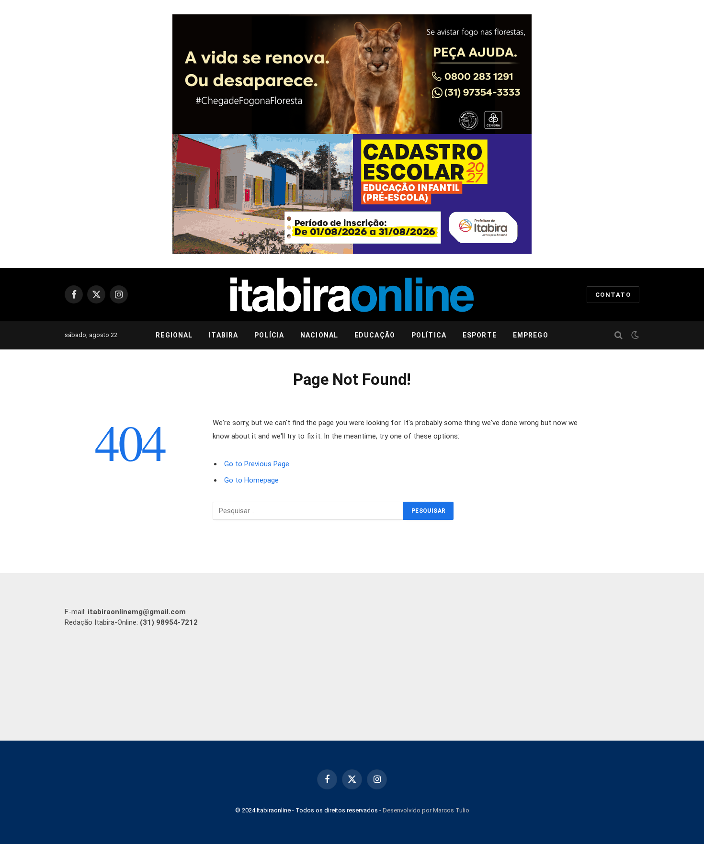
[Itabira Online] (352, 294)
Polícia (269, 335)
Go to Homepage (251, 480)
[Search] (619, 335)
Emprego (530, 335)
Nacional (319, 335)
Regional (174, 335)
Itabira (223, 335)
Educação (374, 335)
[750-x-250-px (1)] (352, 194)
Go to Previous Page (256, 464)
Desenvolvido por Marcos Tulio (426, 810)
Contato (613, 294)
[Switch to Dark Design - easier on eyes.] (634, 335)
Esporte (480, 335)
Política (428, 335)
